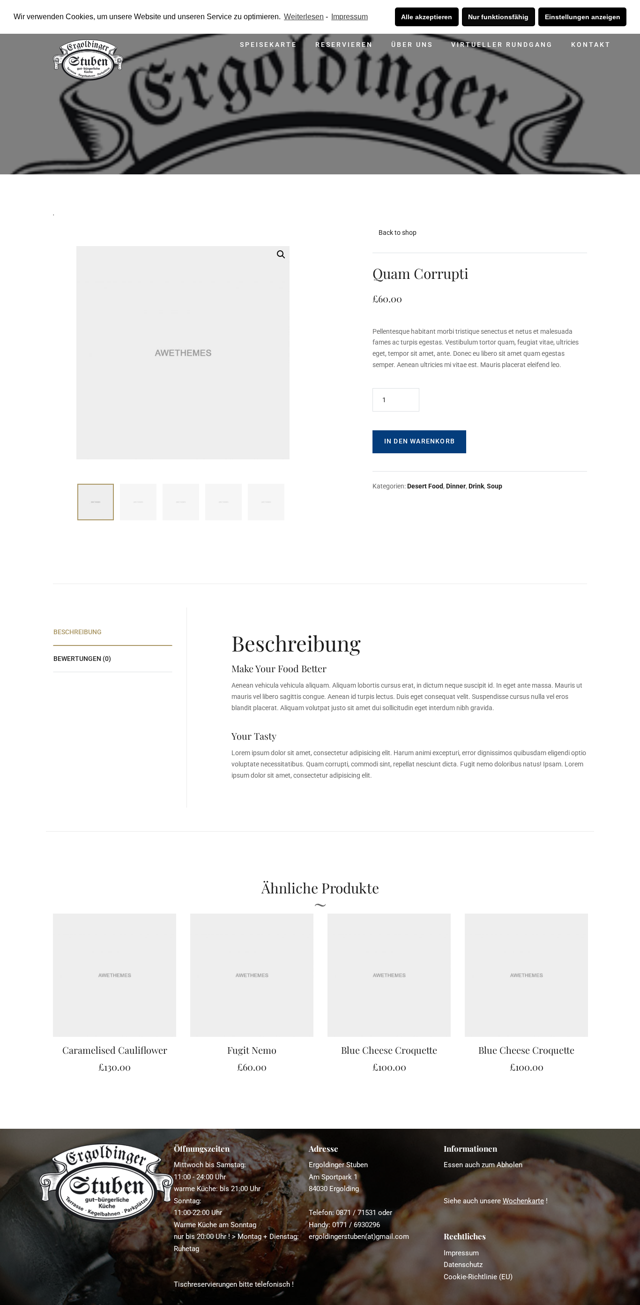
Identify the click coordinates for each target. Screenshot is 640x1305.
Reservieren (344, 44)
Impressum (349, 17)
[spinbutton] (395, 400)
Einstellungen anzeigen (582, 17)
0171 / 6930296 (356, 1225)
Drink (476, 486)
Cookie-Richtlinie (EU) (478, 1277)
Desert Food (425, 486)
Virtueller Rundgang (502, 44)
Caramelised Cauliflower (114, 1049)
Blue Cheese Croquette (389, 1049)
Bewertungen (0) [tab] (82, 658)
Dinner (456, 486)
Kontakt (591, 44)
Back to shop (398, 232)
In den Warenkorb (419, 441)
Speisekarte (268, 44)
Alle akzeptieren (426, 17)
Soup (494, 486)
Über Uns (412, 44)
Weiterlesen (304, 17)
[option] (114, 994)
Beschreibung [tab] (77, 632)
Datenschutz (463, 1264)
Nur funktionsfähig (498, 17)
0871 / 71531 (356, 1212)
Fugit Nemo (251, 1049)
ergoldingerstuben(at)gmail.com (359, 1236)
